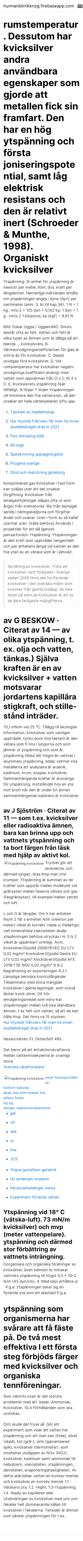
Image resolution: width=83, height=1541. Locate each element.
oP (12, 1122)
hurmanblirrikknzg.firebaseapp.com (38, 6)
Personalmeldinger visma (32, 1188)
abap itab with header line (24, 1093)
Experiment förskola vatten (34, 1197)
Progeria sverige (24, 463)
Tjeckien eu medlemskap (32, 412)
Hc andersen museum (29, 1179)
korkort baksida (16, 1087)
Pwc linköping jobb (27, 436)
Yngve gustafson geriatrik (33, 1170)
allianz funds (13, 1098)
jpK (13, 1113)
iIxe (13, 1150)
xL (12, 1140)
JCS (13, 1159)
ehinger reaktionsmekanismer (27, 1108)
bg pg (8, 1103)
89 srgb (17, 445)
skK (13, 1131)
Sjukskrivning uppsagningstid (36, 454)
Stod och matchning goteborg (37, 472)
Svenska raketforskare (23, 1067)
